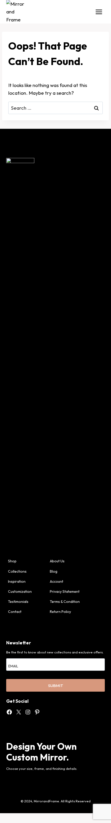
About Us (57, 561)
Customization (20, 591)
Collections (17, 571)
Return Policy (60, 611)
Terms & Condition (65, 601)
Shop (12, 561)
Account (56, 581)
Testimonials (18, 601)
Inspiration (17, 581)
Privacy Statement (65, 591)
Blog (53, 571)
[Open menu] (99, 11)
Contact (14, 611)
